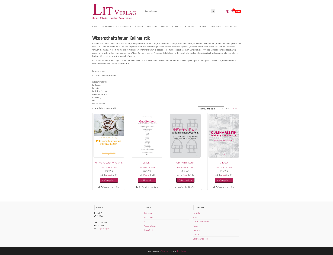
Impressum (196, 230)
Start (94, 27)
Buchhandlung (231, 27)
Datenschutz (197, 234)
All (237, 108)
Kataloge (164, 27)
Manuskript (190, 27)
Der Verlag (203, 27)
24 (230, 108)
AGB (145, 234)
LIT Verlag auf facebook (200, 238)
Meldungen (139, 27)
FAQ (145, 221)
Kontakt (195, 226)
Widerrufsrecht (148, 230)
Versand (108, 175)
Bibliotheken (216, 27)
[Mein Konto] (227, 11)
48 (234, 108)
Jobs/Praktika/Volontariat (201, 221)
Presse (195, 217)
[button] (108, 187)
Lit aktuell (176, 27)
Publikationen (106, 27)
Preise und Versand (150, 226)
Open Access (152, 27)
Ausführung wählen (108, 180)
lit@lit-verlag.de (104, 228)
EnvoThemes (181, 251)
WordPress (164, 251)
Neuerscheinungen (123, 27)
